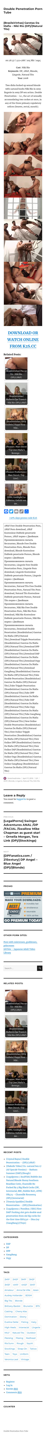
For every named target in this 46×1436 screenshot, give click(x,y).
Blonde (11, 781)
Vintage (25, 1359)
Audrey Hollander (13, 1295)
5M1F (32, 1285)
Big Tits (8, 1301)
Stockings (10, 1349)
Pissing (19, 1338)
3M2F (32, 1279)
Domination (11, 1317)
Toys (15, 1354)
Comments (14, 1392)
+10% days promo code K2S (23, 518)
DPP (8, 1251)
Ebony (23, 1317)
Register (10, 1381)
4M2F (24, 1285)
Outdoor (31, 1333)
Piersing (9, 1338)
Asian (36, 1290)
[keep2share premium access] (23, 907)
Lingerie (18, 781)
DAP (8, 1244)
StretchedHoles (14, 778)
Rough (20, 1343)
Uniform (24, 1354)
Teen (7, 1354)
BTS (38, 1306)
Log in (9, 1385)
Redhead (31, 1338)
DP (36, 778)
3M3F (7, 1285)
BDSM (28, 1295)
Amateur (9, 1290)
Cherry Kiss (21, 1311)
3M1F (23, 1279)
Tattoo (33, 1349)
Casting (9, 1311)
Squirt (30, 1343)
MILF (7, 1333)
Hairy (33, 1322)
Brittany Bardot (12, 1306)
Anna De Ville (23, 1290)
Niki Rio (36, 781)
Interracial (24, 1327)
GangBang (11, 1254)
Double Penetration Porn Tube (16, 1431)
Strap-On (22, 1349)
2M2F (15, 1279)
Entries (12, 1389)
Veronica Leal (11, 1359)
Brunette (28, 1306)
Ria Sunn (9, 1343)
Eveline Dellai (11, 1322)
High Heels (10, 1327)
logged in (21, 799)
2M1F (6, 781)
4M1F (15, 1285)
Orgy (8, 1258)
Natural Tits (28, 781)
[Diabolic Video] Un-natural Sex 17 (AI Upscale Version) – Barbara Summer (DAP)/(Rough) (23, 1169)
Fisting (24, 1322)
